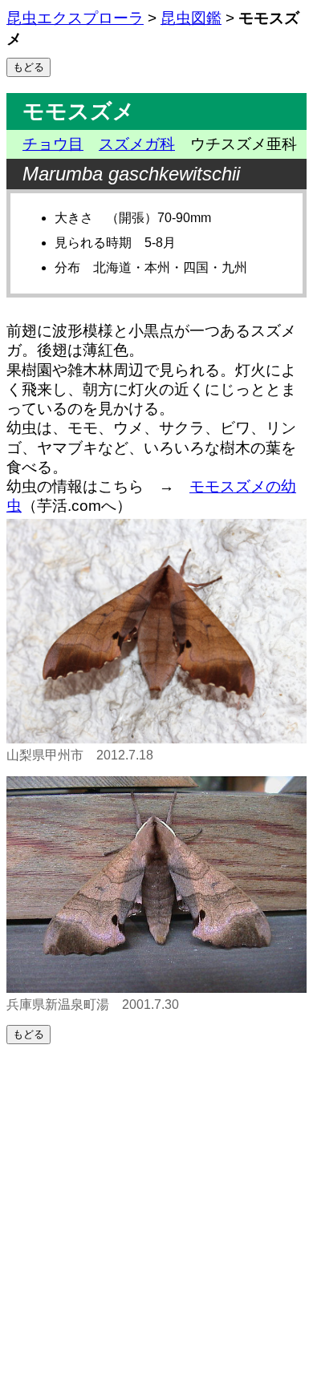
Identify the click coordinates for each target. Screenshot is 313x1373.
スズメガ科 (137, 144)
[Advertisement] (156, 1208)
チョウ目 (52, 144)
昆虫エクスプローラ (75, 18)
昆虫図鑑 (191, 18)
